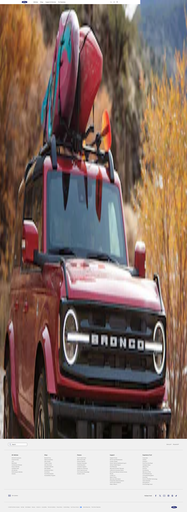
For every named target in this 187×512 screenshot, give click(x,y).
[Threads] (172, 496)
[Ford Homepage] (174, 507)
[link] (22, 507)
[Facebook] (156, 496)
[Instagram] (168, 496)
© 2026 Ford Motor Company (14, 507)
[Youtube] (164, 496)
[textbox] (17, 444)
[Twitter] (160, 496)
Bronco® (169, 444)
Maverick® (176, 444)
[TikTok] (176, 496)
